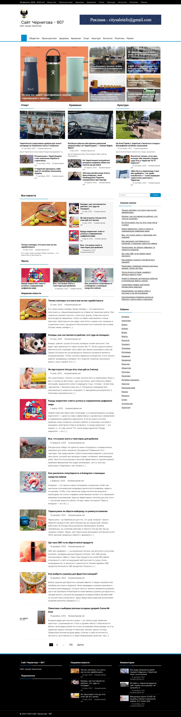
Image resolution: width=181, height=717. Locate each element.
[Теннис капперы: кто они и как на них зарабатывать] (43, 225)
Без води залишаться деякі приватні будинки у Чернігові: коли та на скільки (143, 672)
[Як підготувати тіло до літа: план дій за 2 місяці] (74, 227)
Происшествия (65, 2)
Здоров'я (126, 344)
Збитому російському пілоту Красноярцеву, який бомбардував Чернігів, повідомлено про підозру (96, 176)
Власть (125, 336)
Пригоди (125, 384)
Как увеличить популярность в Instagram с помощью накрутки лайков (77, 285)
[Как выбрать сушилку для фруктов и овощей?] (33, 592)
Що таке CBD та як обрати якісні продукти (70, 542)
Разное (144, 2)
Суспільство (127, 403)
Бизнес (125, 328)
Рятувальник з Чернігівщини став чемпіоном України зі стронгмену (48, 158)
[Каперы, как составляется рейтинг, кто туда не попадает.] (74, 213)
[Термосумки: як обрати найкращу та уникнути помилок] (109, 275)
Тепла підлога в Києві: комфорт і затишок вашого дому (136, 273)
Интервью (126, 352)
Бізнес (124, 324)
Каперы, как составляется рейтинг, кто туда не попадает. (93, 206)
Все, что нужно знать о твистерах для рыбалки (91, 246)
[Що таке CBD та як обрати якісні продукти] (33, 561)
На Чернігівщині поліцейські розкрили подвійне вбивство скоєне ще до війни (96, 162)
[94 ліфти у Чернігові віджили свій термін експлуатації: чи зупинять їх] (124, 684)
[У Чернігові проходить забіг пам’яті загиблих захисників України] (26, 175)
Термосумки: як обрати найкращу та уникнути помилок (106, 285)
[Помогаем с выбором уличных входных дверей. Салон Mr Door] (33, 627)
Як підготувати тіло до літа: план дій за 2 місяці (93, 219)
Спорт (101, 2)
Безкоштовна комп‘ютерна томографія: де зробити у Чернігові (140, 82)
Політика (126, 372)
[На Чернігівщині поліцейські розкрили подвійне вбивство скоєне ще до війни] (74, 167)
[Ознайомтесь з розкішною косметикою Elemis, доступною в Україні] (56, 74)
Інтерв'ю (125, 316)
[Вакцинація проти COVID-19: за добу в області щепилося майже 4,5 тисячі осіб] (124, 698)
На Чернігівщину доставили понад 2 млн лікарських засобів (143, 53)
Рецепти (125, 395)
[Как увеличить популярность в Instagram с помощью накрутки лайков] (77, 275)
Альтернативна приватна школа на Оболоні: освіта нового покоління (137, 298)
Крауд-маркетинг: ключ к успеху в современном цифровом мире (92, 233)
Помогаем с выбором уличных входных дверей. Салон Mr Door (140, 267)
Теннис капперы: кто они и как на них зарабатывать (75, 300)
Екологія (125, 340)
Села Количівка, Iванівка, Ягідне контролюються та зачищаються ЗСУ (106, 68)
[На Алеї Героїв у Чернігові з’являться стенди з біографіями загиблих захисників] (138, 138)
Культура (111, 2)
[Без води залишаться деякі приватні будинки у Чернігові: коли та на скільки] (124, 671)
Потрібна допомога (130, 380)
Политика (133, 2)
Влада (124, 332)
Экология (122, 2)
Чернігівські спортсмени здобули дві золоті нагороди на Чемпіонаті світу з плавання (41, 144)
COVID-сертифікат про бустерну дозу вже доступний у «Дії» (143, 95)
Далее (80, 644)
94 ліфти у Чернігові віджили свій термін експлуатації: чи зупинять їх (143, 685)
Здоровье (79, 2)
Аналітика (126, 320)
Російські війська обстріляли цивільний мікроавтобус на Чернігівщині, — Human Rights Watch (90, 145)
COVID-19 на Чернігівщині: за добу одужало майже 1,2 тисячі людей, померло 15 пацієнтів (143, 68)
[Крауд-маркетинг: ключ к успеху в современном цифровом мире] (74, 240)
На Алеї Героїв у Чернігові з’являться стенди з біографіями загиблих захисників (138, 144)
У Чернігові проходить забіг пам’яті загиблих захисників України (48, 171)
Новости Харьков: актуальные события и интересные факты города (140, 279)
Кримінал (126, 356)
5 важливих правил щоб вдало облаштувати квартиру (136, 285)
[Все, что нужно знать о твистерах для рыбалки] (74, 254)
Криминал (91, 2)
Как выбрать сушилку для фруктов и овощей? (72, 574)
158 (71, 644)
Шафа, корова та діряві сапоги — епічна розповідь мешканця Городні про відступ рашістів (106, 96)
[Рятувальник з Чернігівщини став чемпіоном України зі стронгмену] (26, 163)
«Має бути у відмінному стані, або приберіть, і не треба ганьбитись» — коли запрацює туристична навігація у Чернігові (145, 175)
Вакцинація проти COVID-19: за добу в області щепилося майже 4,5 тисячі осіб (143, 698)
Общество (51, 2)
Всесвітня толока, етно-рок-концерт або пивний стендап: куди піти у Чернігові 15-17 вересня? (145, 159)
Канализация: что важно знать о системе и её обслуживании (136, 292)
